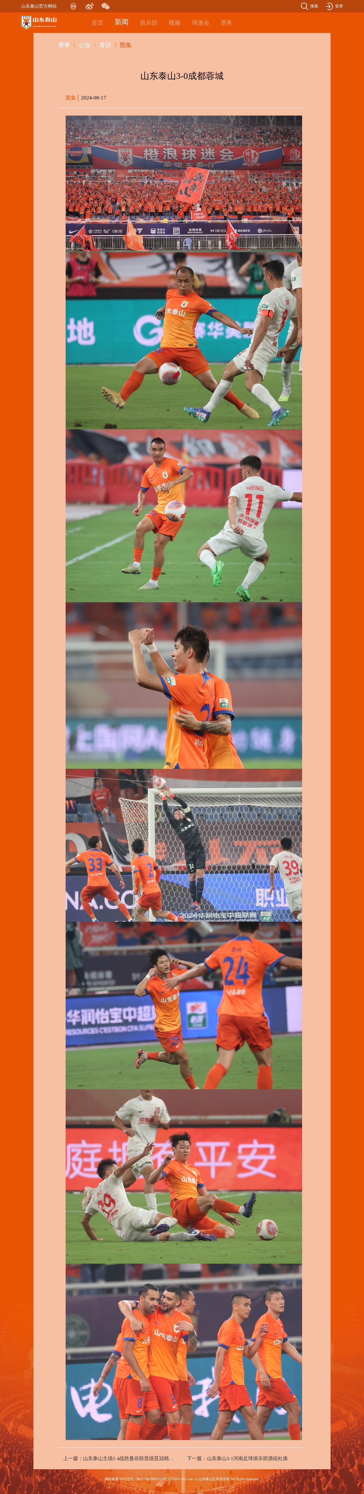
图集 (126, 45)
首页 (98, 23)
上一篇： (120, 1458)
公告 (85, 45)
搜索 (314, 6)
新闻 (122, 22)
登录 (339, 6)
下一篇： (237, 1458)
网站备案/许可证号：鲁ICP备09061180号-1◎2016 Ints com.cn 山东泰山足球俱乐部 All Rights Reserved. (182, 1479)
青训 (105, 45)
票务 (227, 23)
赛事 (64, 45)
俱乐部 (148, 23)
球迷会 (200, 23)
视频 (175, 23)
